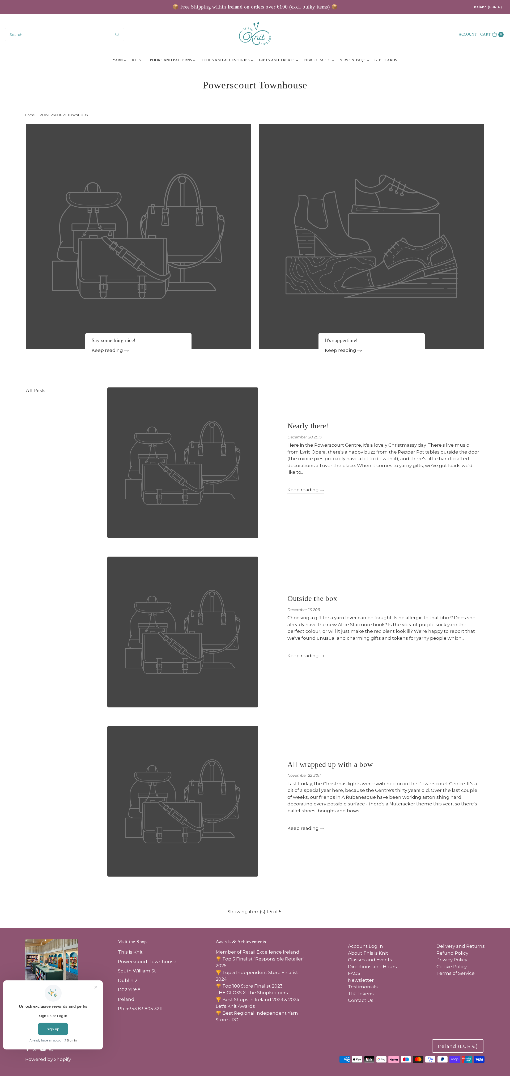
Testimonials (363, 986)
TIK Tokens (361, 993)
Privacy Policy (451, 959)
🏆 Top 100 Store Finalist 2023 (249, 986)
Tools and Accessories (225, 60)
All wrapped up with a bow (330, 764)
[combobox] (64, 34)
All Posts (35, 390)
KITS (136, 60)
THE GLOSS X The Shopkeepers (252, 992)
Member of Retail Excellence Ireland (257, 952)
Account (468, 34)
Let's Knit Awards (235, 1006)
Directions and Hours (372, 966)
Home (30, 115)
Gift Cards (386, 60)
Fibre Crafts (317, 60)
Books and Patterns (171, 60)
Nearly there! (308, 426)
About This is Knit (368, 953)
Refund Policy (452, 953)
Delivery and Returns (460, 946)
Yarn (118, 60)
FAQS (354, 973)
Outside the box (312, 598)
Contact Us (360, 1000)
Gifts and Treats (277, 60)
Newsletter (361, 980)
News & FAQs (352, 60)
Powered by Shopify (48, 1059)
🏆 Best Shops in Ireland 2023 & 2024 (257, 999)
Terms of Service (455, 973)
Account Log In (365, 946)
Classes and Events (370, 959)
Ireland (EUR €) (488, 7)
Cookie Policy (451, 966)
